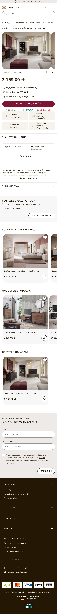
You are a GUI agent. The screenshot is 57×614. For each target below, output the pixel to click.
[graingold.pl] (10, 7)
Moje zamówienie (12, 518)
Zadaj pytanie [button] (40, 215)
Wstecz (7, 23)
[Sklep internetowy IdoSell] (28, 606)
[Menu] (52, 7)
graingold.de (30, 599)
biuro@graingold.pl (17, 551)
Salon (31, 23)
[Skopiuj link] (53, 72)
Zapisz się (46, 471)
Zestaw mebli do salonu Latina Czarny (20, 393)
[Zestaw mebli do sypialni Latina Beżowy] (25, 251)
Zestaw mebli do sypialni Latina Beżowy (21, 271)
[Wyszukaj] (50, 14)
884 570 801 (12, 547)
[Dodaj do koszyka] (44, 276)
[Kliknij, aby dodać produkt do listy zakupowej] (48, 72)
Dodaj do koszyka (26, 104)
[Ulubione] (46, 7)
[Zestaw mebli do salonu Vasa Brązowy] (25, 312)
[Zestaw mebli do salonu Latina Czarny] (25, 373)
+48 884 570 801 (11, 208)
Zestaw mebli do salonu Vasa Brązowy (20, 332)
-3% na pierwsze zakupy (19, 421)
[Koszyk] (41, 7)
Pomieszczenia (21, 23)
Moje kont (9, 529)
